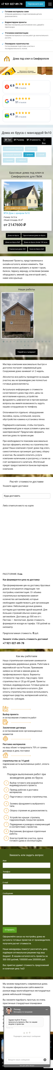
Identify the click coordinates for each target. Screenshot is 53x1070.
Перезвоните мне (35, 4)
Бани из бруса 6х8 (37, 249)
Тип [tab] (9, 139)
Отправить (10, 930)
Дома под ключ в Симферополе (31, 58)
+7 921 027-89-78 (11, 4)
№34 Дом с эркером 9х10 (17, 213)
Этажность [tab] (35, 139)
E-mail (5, 882)
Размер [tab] (20, 139)
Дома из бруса (13, 235)
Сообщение (8, 893)
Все (44, 143)
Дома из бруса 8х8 (12, 242)
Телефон (6, 872)
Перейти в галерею (26, 352)
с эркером (29, 155)
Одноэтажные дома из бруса (34, 235)
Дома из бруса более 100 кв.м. (36, 242)
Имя (5, 861)
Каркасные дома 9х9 (17, 249)
